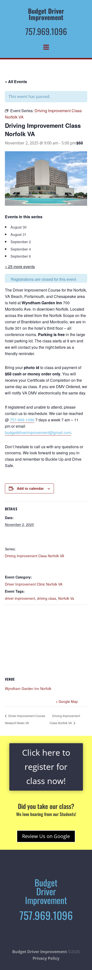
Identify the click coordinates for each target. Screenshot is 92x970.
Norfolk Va (66, 598)
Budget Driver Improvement (39, 951)
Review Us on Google (46, 836)
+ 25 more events (20, 266)
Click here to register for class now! (46, 766)
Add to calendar (30, 488)
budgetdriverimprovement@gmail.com (38, 432)
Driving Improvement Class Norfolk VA (34, 555)
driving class (46, 598)
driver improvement (20, 598)
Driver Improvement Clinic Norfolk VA (33, 584)
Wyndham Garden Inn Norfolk (28, 688)
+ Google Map (67, 701)
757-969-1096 (22, 420)
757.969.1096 (46, 31)
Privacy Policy (46, 958)
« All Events (16, 81)
